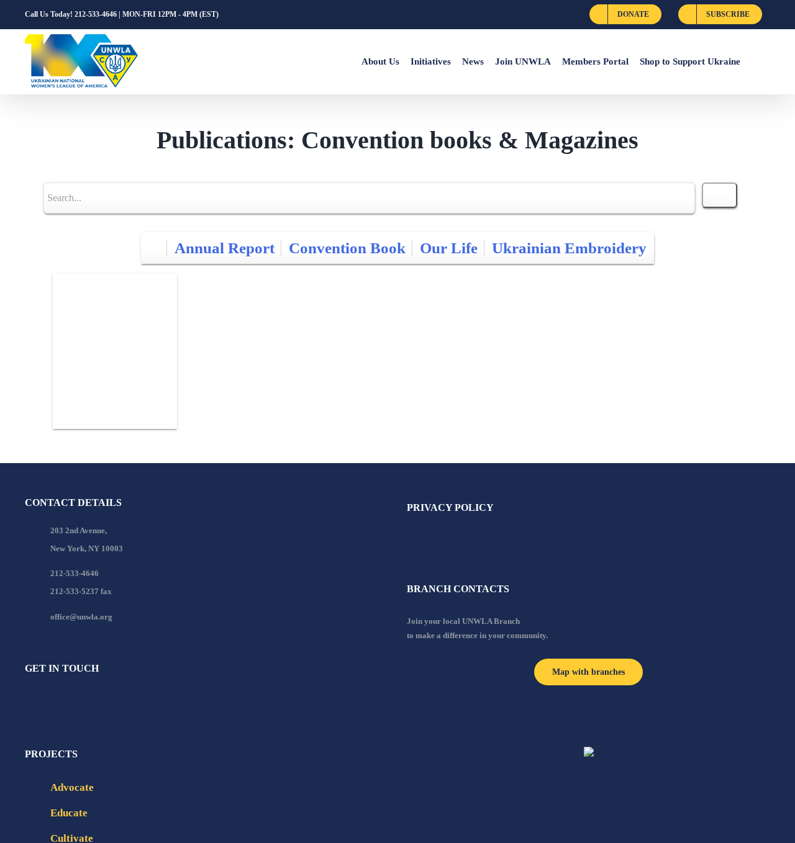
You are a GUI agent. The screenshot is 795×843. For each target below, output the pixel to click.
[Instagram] (79, 702)
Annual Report (225, 248)
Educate (69, 813)
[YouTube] (45, 702)
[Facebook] (28, 702)
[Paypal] (62, 702)
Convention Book (347, 248)
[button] (755, 61)
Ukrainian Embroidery (569, 248)
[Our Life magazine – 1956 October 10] (115, 351)
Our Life (449, 248)
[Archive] (154, 248)
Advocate (72, 787)
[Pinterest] (95, 702)
